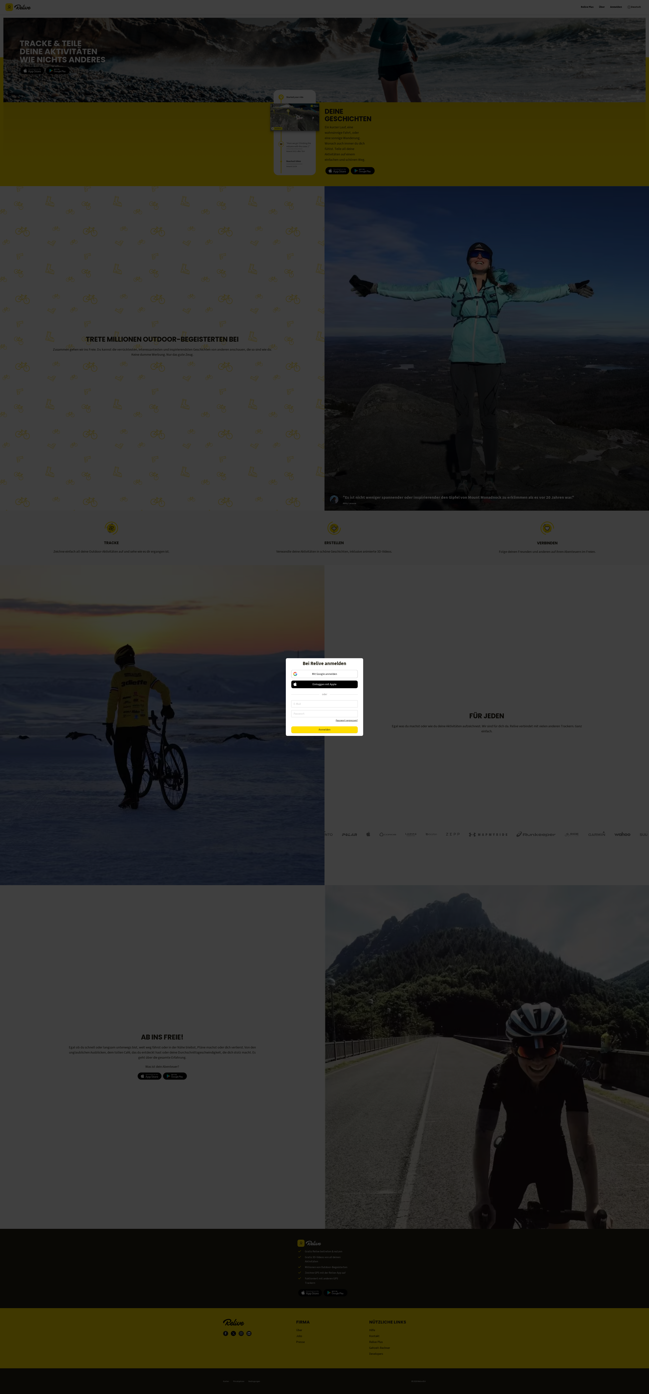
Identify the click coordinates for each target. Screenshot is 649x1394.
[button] (324, 684)
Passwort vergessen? (347, 720)
